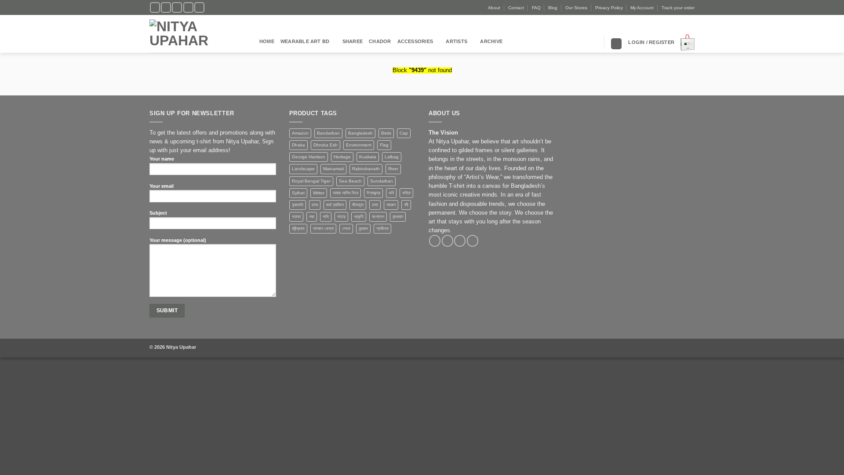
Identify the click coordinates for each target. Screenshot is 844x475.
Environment (358, 144)
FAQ (536, 7)
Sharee (352, 41)
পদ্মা (311, 216)
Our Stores (576, 7)
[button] (651, 42)
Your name (161, 158)
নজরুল (391, 204)
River (393, 168)
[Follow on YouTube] (199, 7)
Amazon (300, 133)
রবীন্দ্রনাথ (298, 228)
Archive (491, 41)
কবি (391, 192)
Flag (384, 144)
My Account (642, 7)
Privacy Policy (609, 7)
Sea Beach (350, 181)
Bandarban (328, 133)
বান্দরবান (398, 216)
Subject (158, 213)
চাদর (315, 204)
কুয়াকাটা (297, 204)
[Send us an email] (188, 7)
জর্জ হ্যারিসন (335, 204)
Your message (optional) (177, 240)
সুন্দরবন (363, 228)
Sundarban (381, 181)
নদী (406, 204)
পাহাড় (341, 216)
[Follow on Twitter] (177, 7)
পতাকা (296, 216)
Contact (516, 7)
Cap (404, 133)
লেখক (346, 228)
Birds (386, 133)
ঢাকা (375, 204)
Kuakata (367, 156)
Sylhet (298, 192)
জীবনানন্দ (358, 204)
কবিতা (406, 192)
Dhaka (298, 144)
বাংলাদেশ (378, 216)
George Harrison (308, 156)
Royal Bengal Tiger (311, 181)
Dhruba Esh (325, 144)
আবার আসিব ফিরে (345, 192)
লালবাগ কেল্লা (323, 228)
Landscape (303, 168)
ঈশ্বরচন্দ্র (373, 192)
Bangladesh (360, 133)
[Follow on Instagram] (166, 7)
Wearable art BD (304, 41)
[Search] (616, 43)
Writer (318, 192)
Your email (161, 186)
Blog (552, 7)
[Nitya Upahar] (197, 34)
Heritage (342, 156)
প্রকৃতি (359, 216)
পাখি (326, 216)
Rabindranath (366, 168)
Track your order (678, 7)
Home (266, 41)
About (494, 7)
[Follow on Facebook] (155, 7)
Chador (380, 41)
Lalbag (392, 156)
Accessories (415, 41)
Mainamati (333, 168)
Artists (456, 41)
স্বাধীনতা (382, 228)
